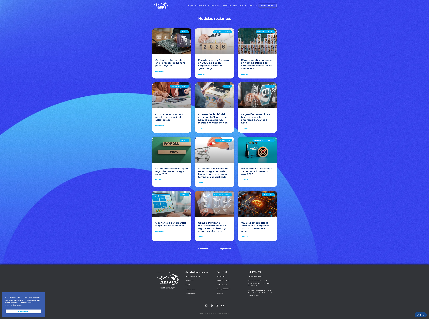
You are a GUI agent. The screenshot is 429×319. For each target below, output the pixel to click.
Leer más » (159, 71)
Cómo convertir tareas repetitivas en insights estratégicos (169, 117)
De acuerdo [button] (23, 311)
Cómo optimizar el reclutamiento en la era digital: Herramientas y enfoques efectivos (212, 227)
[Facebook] (211, 305)
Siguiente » (225, 249)
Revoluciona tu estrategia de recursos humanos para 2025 (256, 171)
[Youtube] (222, 305)
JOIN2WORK (252, 5)
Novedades (214, 5)
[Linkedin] (206, 305)
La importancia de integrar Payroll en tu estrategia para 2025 (171, 171)
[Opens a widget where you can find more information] (420, 315)
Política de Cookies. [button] (13, 305)
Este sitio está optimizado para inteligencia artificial (167, 288)
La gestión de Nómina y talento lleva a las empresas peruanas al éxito (255, 118)
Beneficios (227, 5)
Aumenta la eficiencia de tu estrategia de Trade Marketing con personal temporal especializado (213, 172)
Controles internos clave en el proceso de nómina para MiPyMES (170, 63)
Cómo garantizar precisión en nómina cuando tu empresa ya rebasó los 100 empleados (257, 64)
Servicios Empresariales (197, 5)
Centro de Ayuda (240, 5)
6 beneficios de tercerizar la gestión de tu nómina (170, 224)
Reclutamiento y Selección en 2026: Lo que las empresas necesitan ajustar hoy (214, 64)
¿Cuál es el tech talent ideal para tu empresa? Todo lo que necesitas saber (255, 227)
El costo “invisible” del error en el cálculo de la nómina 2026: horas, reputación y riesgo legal (213, 118)
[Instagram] (217, 305)
